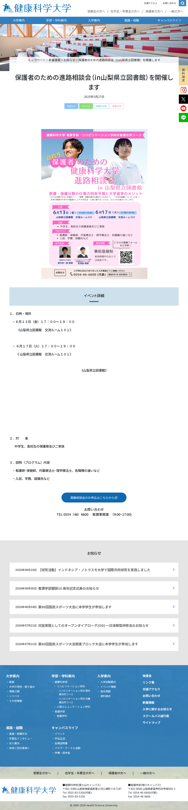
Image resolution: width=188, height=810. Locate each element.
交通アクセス (150, 3)
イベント (86, 106)
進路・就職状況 (18, 733)
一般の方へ (176, 11)
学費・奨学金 (62, 753)
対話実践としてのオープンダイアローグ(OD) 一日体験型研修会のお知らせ (82, 625)
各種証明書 (61, 743)
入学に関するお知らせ (157, 709)
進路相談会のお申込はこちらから (92, 497)
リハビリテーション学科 (71, 686)
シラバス (14, 696)
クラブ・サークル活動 (67, 748)
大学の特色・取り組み (22, 686)
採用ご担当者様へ (19, 748)
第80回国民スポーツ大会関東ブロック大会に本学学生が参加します (76, 643)
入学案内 (94, 20)
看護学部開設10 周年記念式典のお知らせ (57, 588)
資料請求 (183, 75)
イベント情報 (108, 686)
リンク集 (148, 682)
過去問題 (105, 691)
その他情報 (15, 701)
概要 (11, 682)
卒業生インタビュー (20, 738)
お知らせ (69, 60)
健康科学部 (101, 106)
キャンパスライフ (169, 20)
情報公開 (14, 691)
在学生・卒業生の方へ (125, 11)
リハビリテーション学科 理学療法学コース (74, 692)
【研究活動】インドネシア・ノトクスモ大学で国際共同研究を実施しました (82, 569)
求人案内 (14, 743)
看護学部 (116, 106)
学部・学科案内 (56, 20)
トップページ (37, 60)
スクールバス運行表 (156, 716)
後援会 (147, 675)
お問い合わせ (169, 3)
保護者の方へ (154, 11)
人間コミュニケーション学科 (73, 706)
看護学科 (62, 716)
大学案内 (19, 20)
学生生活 (60, 738)
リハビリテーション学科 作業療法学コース (74, 700)
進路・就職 (131, 20)
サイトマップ (151, 722)
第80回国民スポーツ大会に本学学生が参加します (63, 606)
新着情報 (54, 60)
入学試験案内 (108, 682)
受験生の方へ (96, 11)
